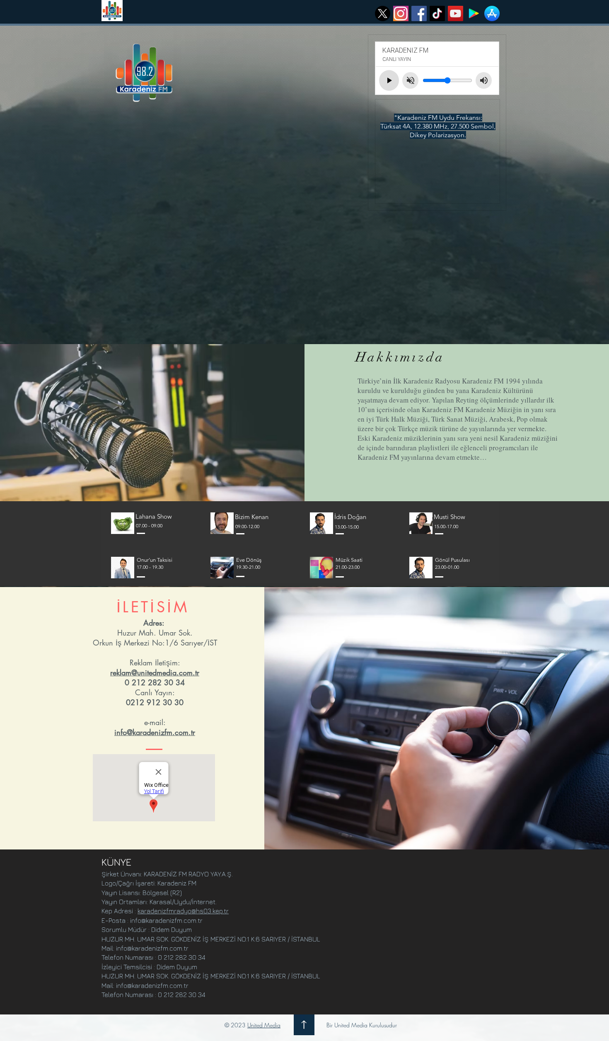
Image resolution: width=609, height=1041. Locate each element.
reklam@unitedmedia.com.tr (154, 672)
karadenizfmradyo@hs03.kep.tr (183, 911)
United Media (263, 1025)
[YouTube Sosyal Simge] (455, 13)
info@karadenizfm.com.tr (154, 732)
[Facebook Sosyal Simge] (419, 13)
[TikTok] (437, 13)
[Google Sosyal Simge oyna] (473, 13)
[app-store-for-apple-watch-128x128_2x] (492, 13)
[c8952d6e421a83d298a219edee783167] (400, 13)
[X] (382, 13)
